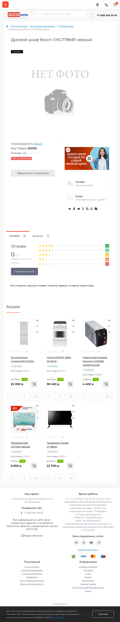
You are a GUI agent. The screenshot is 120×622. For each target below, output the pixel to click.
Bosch (38, 143)
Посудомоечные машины (32, 580)
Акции (13, 306)
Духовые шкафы (66, 26)
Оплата (79, 196)
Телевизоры (32, 577)
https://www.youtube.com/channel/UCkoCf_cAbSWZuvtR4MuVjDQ (91, 542)
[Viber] (87, 209)
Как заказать (88, 580)
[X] (83, 209)
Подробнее (58, 617)
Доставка (80, 182)
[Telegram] (78, 209)
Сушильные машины (32, 574)
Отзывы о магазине (88, 567)
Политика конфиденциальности (88, 587)
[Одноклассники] (74, 209)
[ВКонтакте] (70, 209)
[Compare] (37, 332)
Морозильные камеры (32, 570)
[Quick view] (37, 320)
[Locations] (97, 4)
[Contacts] (106, 4)
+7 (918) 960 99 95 (107, 15)
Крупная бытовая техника (42, 26)
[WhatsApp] (91, 209)
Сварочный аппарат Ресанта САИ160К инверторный (95, 361)
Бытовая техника (19, 26)
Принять (103, 614)
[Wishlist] (37, 326)
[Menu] (5, 4)
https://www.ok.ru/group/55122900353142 (84, 542)
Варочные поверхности (31, 584)
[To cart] (34, 384)
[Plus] (35, 396)
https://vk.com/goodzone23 (76, 542)
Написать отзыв (24, 271)
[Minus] (12, 396)
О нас (88, 574)
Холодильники (32, 567)
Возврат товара (88, 584)
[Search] (37, 14)
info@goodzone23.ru (88, 550)
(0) (25, 153)
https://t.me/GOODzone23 (99, 542)
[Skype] (96, 209)
